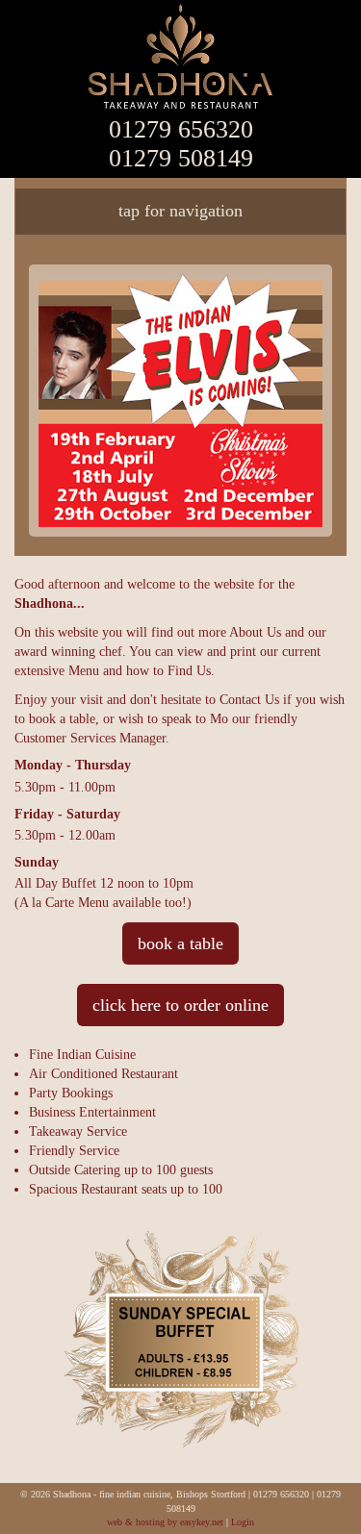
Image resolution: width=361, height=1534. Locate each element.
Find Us (189, 671)
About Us (255, 632)
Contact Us (249, 699)
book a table (180, 943)
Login (242, 1522)
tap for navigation (180, 210)
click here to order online (180, 1005)
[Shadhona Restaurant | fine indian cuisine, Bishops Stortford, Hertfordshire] (180, 57)
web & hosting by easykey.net (165, 1522)
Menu (83, 671)
